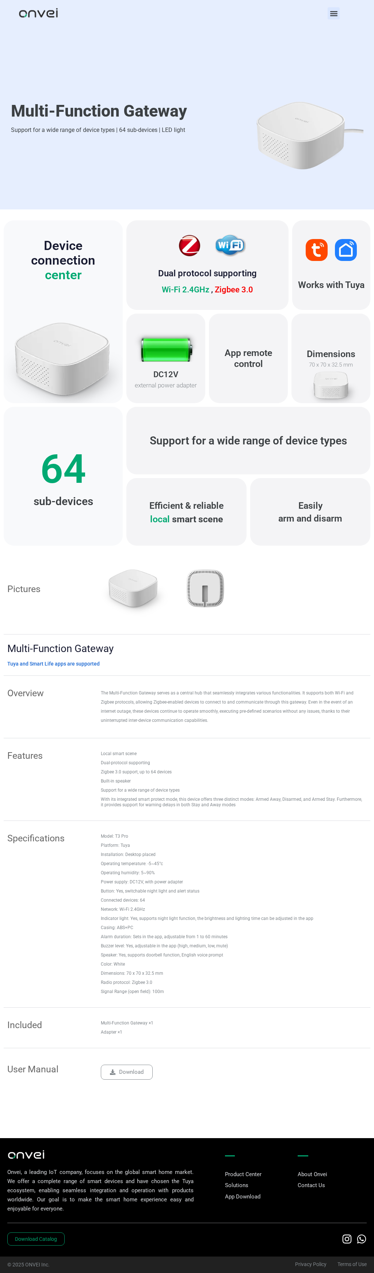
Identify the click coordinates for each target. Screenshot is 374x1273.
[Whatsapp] (361, 1239)
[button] (334, 13)
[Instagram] (347, 1239)
